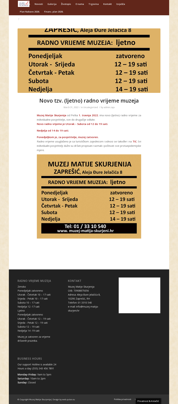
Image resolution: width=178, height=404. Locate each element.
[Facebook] (18, 19)
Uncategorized (90, 107)
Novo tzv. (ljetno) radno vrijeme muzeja (89, 100)
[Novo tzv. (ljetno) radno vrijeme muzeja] (89, 60)
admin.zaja (109, 107)
